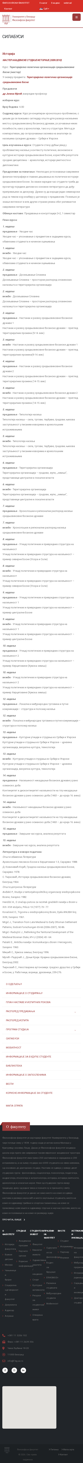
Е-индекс (55, 3)
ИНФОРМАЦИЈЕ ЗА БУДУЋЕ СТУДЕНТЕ (28, 1056)
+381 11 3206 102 (17, 1335)
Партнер (64, 1252)
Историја (9, 54)
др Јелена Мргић (12, 93)
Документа (11, 1304)
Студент (64, 1240)
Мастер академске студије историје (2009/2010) (32, 60)
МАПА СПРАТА (14, 1105)
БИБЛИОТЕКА (14, 1065)
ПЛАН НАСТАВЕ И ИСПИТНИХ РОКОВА (28, 1002)
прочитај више (12, 1219)
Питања (54, 1450)
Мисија (9, 1264)
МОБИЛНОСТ (13, 1047)
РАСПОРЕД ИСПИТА (17, 1020)
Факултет (37, 1244)
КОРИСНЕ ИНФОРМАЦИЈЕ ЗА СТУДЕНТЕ (29, 1092)
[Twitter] (14, 1370)
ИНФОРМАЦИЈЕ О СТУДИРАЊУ (24, 993)
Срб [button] (45, 8)
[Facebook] (5, 1370)
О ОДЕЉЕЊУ (14, 984)
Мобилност (52, 1303)
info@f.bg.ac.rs (15, 1361)
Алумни (9, 1316)
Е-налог (43, 3)
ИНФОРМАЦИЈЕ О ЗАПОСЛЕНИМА (26, 1074)
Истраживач (66, 1246)
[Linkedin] (23, 1370)
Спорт (35, 1279)
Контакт (8, 8)
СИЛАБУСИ (12, 1038)
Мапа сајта (68, 1450)
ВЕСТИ (10, 1083)
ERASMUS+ (52, 1277)
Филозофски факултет (16, 3)
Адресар (9, 1310)
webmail (68, 3)
